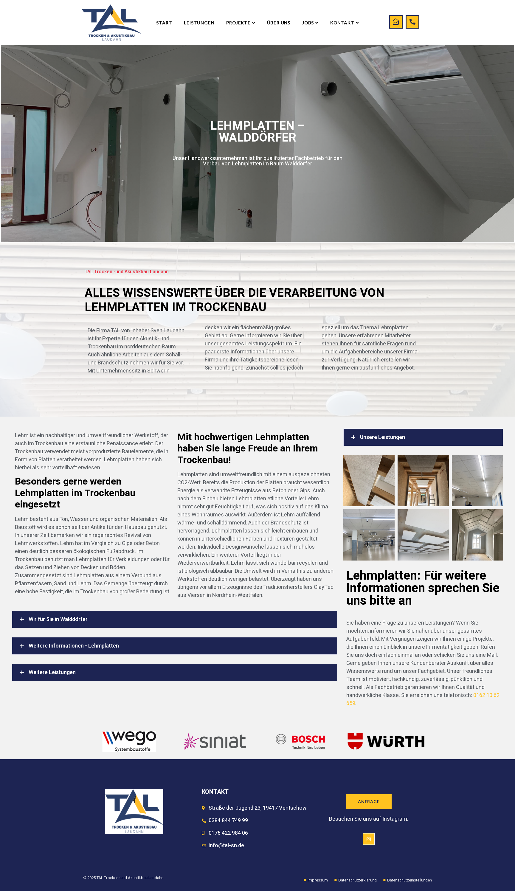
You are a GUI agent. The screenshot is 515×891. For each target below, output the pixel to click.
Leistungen (199, 22)
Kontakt (342, 22)
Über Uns (278, 22)
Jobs (308, 22)
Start (164, 22)
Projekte (238, 22)
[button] (174, 619)
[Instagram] (368, 839)
